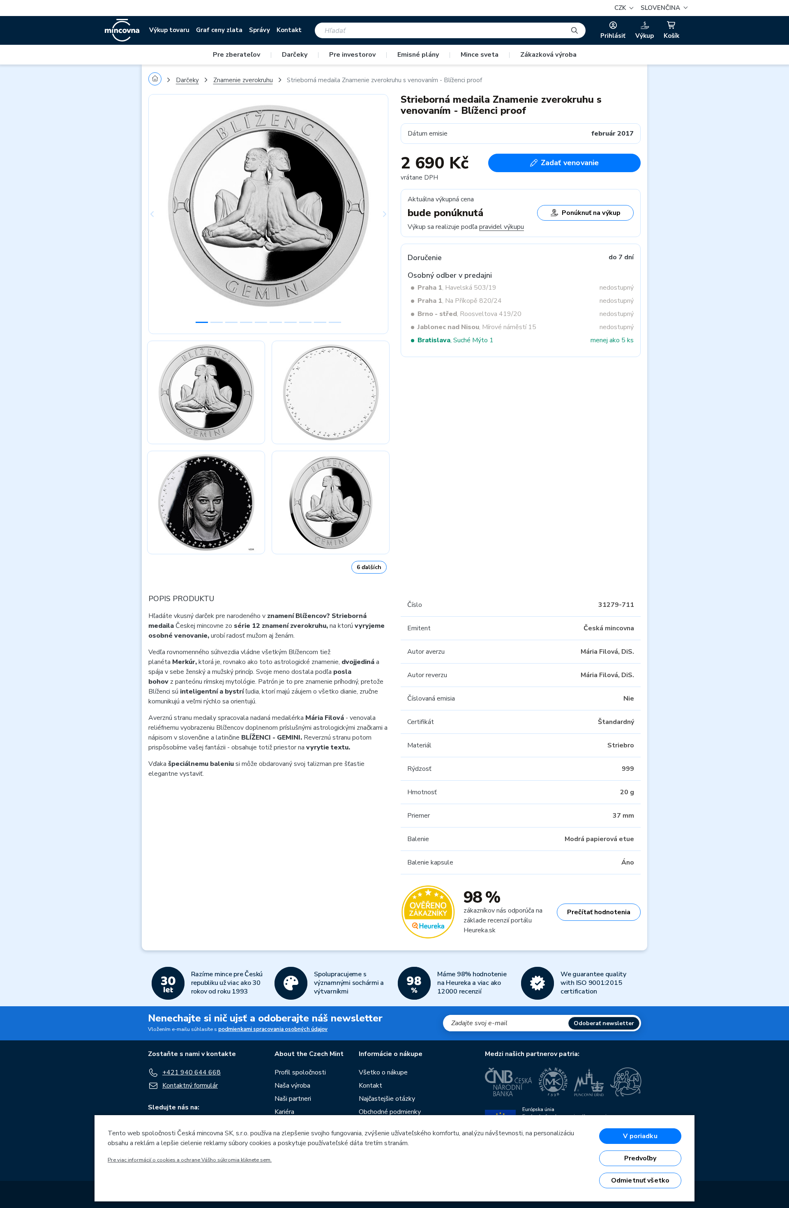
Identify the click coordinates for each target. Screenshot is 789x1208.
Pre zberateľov (236, 54)
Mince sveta (479, 54)
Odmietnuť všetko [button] (640, 1180)
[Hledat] (574, 30)
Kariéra (284, 1111)
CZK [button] (621, 8)
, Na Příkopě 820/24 (460, 300)
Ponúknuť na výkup (591, 212)
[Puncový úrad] (589, 1081)
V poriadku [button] (640, 1136)
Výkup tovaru (169, 30)
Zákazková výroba (548, 54)
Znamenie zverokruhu (243, 80)
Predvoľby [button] (640, 1158)
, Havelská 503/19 (457, 287)
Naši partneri (293, 1098)
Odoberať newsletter (604, 1023)
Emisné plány (418, 54)
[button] (663, 8)
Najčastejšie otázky (387, 1098)
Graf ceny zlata (219, 30)
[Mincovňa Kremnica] (553, 1081)
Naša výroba (292, 1085)
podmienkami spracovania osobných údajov (273, 1029)
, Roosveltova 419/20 (469, 313)
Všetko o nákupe (383, 1072)
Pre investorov (352, 54)
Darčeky (294, 54)
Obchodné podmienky (390, 1111)
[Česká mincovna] (122, 30)
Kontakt (289, 30)
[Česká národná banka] (508, 1081)
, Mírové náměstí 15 (477, 327)
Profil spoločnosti (300, 1072)
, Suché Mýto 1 (456, 340)
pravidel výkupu (501, 226)
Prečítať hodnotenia (598, 912)
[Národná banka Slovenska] (625, 1081)
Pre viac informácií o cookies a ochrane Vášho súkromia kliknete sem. (190, 1160)
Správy (259, 30)
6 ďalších (369, 567)
